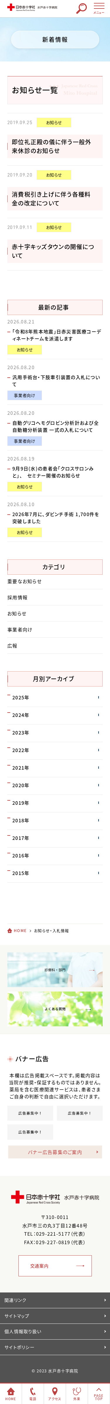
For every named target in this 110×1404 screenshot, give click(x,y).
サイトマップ (17, 1316)
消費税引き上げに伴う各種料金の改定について (51, 198)
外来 (77, 1398)
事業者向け (24, 395)
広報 (12, 645)
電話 (33, 1398)
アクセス (54, 1398)
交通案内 (39, 1266)
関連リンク (15, 1300)
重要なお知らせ (24, 581)
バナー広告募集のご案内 (55, 1151)
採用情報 (17, 597)
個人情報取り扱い (22, 1331)
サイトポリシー (19, 1347)
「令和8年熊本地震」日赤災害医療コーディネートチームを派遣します (56, 335)
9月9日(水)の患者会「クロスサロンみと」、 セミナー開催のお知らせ (53, 472)
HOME (20, 930)
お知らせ (54, 122)
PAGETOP (99, 1397)
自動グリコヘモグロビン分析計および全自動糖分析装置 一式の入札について (55, 426)
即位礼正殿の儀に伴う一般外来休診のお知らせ (52, 146)
